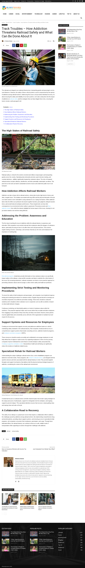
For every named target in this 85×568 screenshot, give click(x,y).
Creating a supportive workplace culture (12, 344)
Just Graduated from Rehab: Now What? (44, 449)
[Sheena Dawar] (3, 41)
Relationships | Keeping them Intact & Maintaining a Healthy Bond (27, 508)
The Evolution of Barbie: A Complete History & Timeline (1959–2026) (74, 46)
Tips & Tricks (9, 22)
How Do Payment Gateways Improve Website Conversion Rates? (45, 508)
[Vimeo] (80, 1)
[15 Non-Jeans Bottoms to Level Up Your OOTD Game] (62, 39)
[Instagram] (75, 1)
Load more (70, 64)
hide (11, 107)
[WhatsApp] (25, 45)
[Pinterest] (21, 45)
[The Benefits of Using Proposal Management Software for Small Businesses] (10, 499)
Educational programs (8, 276)
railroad (8, 431)
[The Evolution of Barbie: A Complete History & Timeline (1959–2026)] (62, 47)
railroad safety (14, 99)
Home (3, 22)
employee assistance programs (12, 333)
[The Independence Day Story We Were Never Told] (62, 31)
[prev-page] (3, 514)
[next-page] (5, 514)
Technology (41, 504)
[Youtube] (82, 1)
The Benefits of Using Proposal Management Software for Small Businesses (9, 508)
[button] (81, 18)
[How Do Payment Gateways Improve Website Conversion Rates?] (46, 499)
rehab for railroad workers (36, 357)
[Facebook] (73, 1)
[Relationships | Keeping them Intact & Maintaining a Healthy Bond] (28, 499)
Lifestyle (22, 504)
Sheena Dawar (8, 41)
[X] (78, 1)
